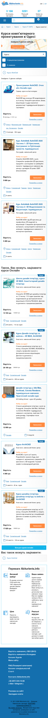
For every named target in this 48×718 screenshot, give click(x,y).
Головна (2, 27)
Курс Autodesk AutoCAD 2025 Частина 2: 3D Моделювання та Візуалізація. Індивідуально (30, 207)
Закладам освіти (15, 694)
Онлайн (20, 128)
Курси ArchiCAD (23, 444)
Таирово (24, 188)
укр (41, 3)
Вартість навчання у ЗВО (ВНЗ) (22, 651)
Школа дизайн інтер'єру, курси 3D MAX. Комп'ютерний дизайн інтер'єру (30, 281)
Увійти (43, 20)
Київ (7, 321)
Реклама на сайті (15, 691)
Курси (8, 27)
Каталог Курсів (15, 657)
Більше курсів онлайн (24, 547)
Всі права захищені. (15, 708)
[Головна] (14, 3)
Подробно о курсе (35, 119)
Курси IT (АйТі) (28, 27)
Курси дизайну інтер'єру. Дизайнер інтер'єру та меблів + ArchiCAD (30, 496)
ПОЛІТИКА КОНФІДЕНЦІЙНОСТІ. (26, 704)
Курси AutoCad (12, 72)
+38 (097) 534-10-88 (16, 681)
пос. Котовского (11, 128)
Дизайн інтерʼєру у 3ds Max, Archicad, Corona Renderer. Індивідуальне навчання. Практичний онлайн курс (29, 391)
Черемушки (36, 124)
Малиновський (16, 124)
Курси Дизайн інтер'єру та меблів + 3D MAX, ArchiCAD (29, 334)
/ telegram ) (18, 683)
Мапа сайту (13, 660)
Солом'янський (15, 321)
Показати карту (17, 47)
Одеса (16, 27)
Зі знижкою (11, 65)
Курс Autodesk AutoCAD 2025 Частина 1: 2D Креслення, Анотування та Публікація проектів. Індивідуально (29, 144)
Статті (11, 671)
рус (46, 3)
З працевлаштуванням (15, 60)
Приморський (26, 124)
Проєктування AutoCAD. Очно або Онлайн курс (30, 86)
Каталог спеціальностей (19, 668)
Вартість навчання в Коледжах (22, 654)
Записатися (37, 114)
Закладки (39, 20)
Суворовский (15, 188)
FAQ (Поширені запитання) (20, 665)
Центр (30, 188)
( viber (11, 683)
